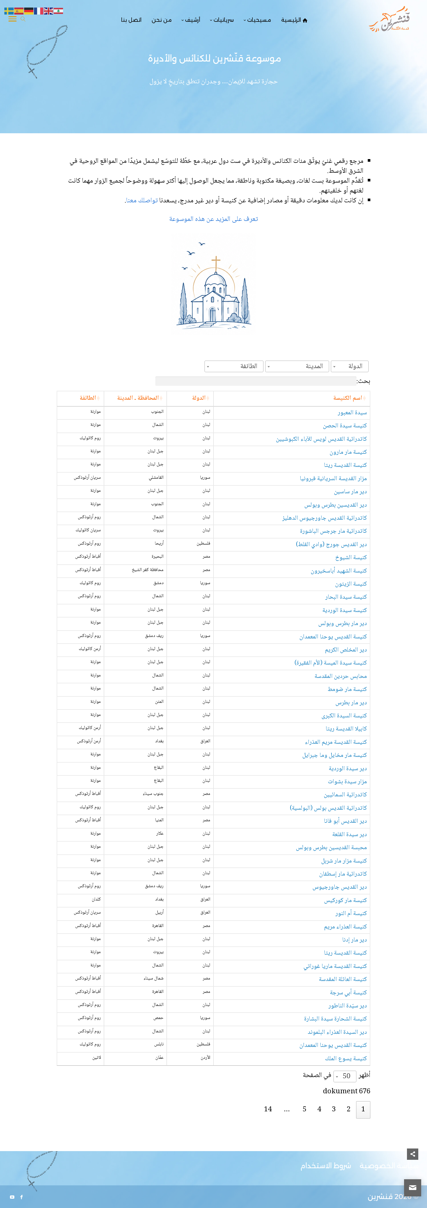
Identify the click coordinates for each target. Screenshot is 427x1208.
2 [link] (349, 1110)
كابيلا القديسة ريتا (346, 729)
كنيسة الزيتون (351, 584)
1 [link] (363, 1110)
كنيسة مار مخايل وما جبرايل (334, 755)
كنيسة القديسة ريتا (345, 465)
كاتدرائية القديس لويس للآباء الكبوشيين (321, 439)
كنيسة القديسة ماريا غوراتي (335, 966)
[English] (49, 11)
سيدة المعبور (352, 413)
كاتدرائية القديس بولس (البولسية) (328, 808)
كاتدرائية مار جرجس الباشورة (333, 531)
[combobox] (350, 366)
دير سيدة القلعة (349, 834)
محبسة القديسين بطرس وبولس (331, 847)
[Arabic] (59, 11)
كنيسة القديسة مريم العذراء (336, 742)
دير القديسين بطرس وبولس (335, 505)
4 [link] (319, 1110)
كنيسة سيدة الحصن (345, 426)
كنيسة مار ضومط (347, 689)
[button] (412, 1169)
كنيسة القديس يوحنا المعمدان (333, 637)
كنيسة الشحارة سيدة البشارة (335, 1019)
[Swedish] (9, 11)
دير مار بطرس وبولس (342, 623)
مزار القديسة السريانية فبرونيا (333, 479)
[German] (29, 11)
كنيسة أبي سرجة (348, 993)
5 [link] (304, 1110)
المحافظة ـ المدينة (138, 398)
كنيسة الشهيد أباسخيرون (339, 571)
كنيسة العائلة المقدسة (343, 979)
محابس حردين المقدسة (341, 676)
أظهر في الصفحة (336, 1076)
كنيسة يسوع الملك (346, 1059)
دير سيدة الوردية (348, 769)
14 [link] (268, 1110)
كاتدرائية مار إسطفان (343, 874)
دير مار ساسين (350, 492)
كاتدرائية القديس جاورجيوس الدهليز (324, 518)
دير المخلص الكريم (346, 650)
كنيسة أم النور (351, 913)
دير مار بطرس (351, 703)
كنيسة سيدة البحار (346, 597)
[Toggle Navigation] (12, 20)
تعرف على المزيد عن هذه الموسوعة (213, 219)
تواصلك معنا (142, 201)
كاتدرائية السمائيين (345, 795)
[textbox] (357, 366)
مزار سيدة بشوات (347, 782)
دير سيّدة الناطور (348, 1006)
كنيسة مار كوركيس (345, 900)
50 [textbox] (346, 1077)
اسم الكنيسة (347, 398)
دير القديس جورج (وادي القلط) (331, 544)
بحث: (363, 381)
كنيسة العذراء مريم (345, 927)
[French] (39, 11)
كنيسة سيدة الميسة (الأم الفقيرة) (331, 663)
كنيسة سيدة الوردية (344, 610)
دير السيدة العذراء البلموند (337, 1032)
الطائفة (88, 398)
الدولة (199, 398)
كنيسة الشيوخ (351, 557)
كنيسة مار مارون (348, 452)
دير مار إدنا (354, 940)
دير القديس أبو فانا (345, 821)
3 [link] (334, 1110)
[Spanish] (19, 11)
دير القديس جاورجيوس (340, 887)
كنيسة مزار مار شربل (344, 861)
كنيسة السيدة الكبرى (344, 716)
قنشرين (380, 1196)
